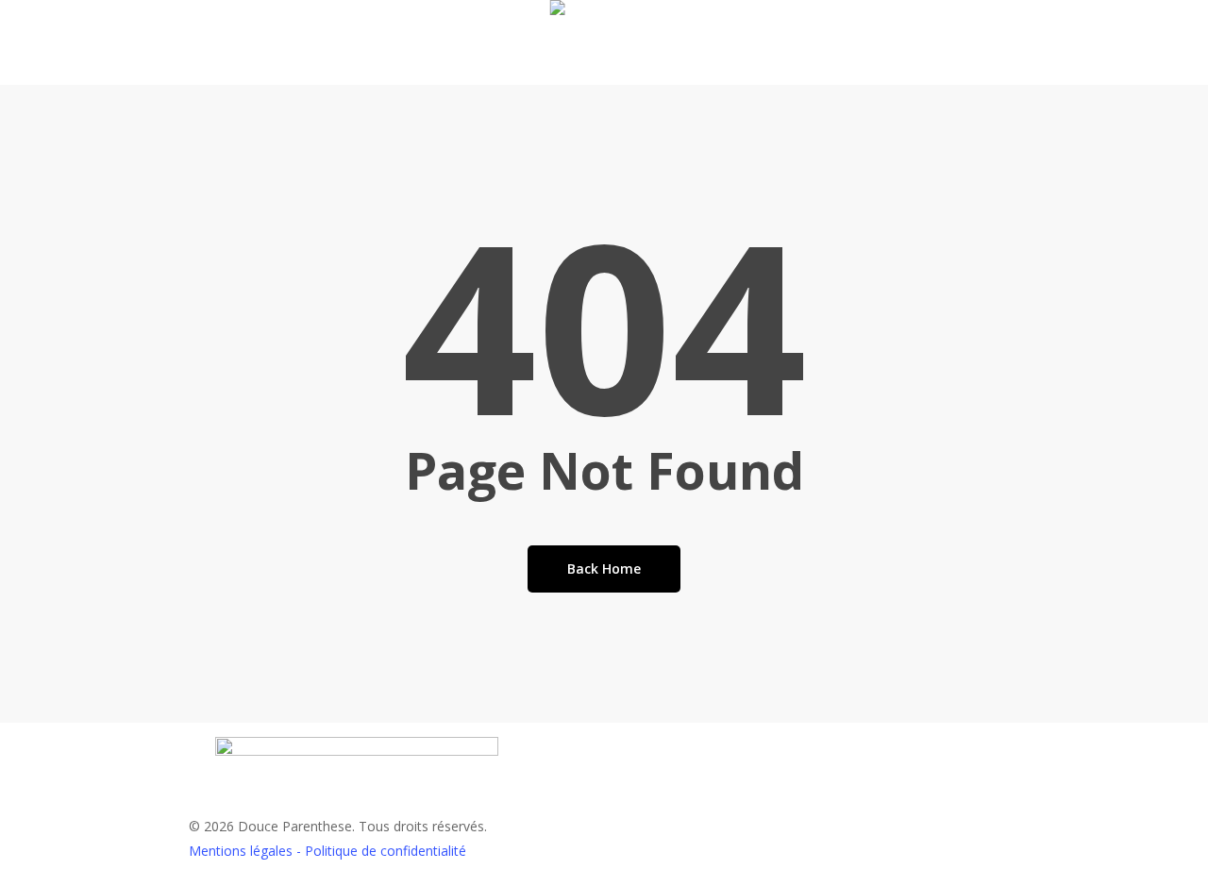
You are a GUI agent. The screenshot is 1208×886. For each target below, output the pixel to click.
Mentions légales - (247, 851)
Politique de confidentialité (385, 851)
